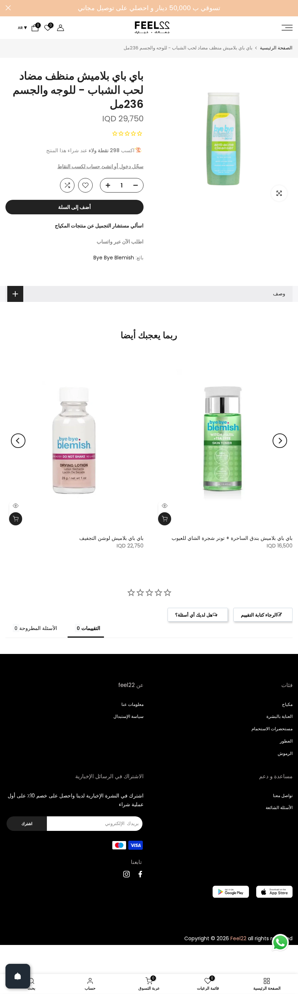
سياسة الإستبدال (128, 716)
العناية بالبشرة (279, 716)
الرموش (285, 753)
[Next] (18, 440)
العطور (286, 741)
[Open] (17, 976)
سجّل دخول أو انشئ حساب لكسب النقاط (100, 166)
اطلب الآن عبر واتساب (120, 241)
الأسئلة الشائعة (279, 807)
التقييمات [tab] (90, 628)
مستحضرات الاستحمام (272, 729)
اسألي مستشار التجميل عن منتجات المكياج (99, 225)
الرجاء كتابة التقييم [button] (259, 614)
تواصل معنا (283, 795)
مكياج (287, 704)
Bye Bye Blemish (113, 257)
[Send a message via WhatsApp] (280, 943)
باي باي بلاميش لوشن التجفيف (111, 537)
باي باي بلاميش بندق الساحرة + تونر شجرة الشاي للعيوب (232, 537)
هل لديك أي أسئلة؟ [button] (194, 614)
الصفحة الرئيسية (276, 47)
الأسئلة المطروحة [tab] (38, 628)
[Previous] (280, 440)
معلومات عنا (132, 704)
